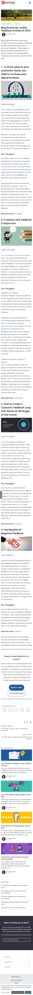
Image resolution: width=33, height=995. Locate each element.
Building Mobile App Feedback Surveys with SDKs (15, 903)
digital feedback (7, 24)
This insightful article (9, 110)
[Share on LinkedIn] (30, 722)
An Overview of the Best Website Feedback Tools (14, 886)
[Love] (28, 710)
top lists (17, 24)
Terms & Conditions (16, 980)
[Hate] (4, 710)
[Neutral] (16, 710)
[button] (30, 3)
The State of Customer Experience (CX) (13, 908)
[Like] (22, 710)
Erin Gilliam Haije (11, 34)
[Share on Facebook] (24, 722)
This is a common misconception (19, 379)
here (8, 518)
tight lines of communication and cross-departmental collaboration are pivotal (16, 166)
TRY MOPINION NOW (16, 693)
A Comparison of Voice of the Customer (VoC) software (13, 892)
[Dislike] (10, 710)
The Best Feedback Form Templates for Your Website (13, 898)
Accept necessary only (18, 992)
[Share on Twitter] (27, 722)
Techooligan (18, 398)
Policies (16, 983)
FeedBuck (17, 631)
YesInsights (18, 524)
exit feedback (23, 475)
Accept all (28, 992)
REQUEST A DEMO (16, 687)
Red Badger (18, 214)
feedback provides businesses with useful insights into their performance (16, 326)
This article (5, 442)
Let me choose (5, 992)
